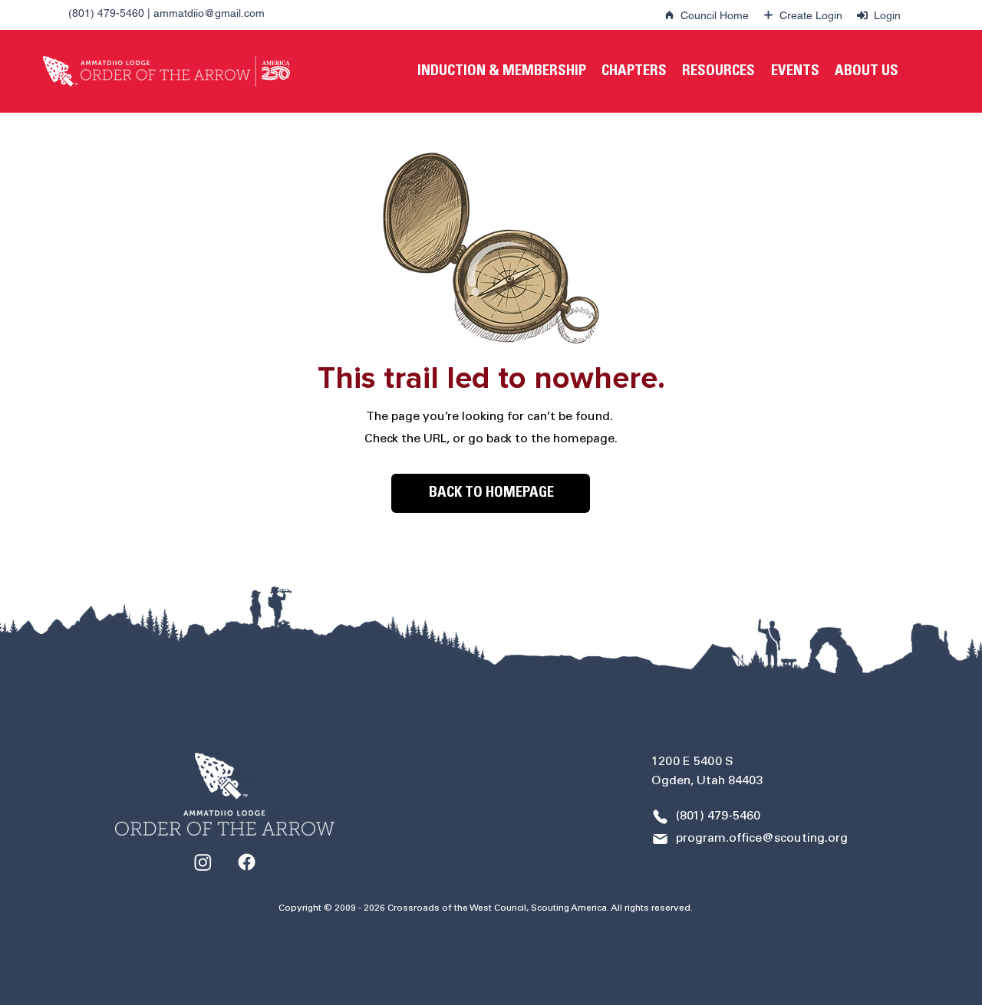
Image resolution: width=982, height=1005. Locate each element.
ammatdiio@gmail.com (209, 13)
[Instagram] (203, 862)
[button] (502, 71)
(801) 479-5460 (106, 13)
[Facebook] (247, 862)
